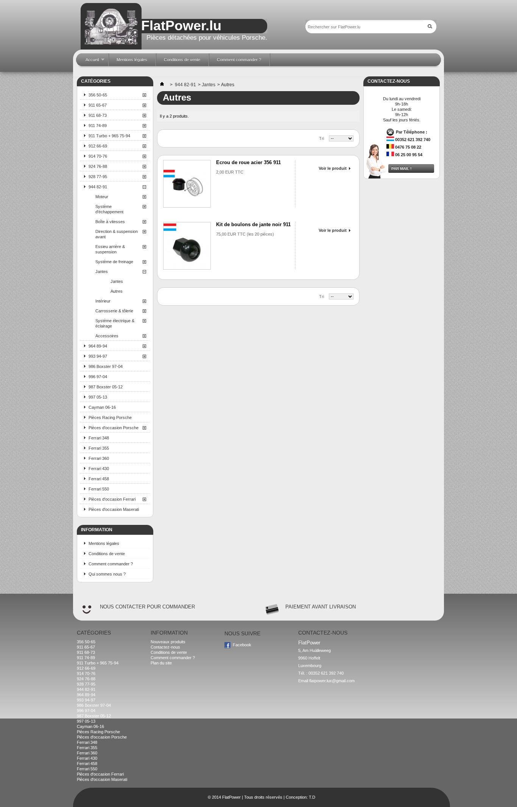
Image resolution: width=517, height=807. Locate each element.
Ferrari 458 (99, 478)
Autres (117, 291)
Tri (321, 138)
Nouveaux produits (168, 641)
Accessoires (106, 336)
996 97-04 (98, 376)
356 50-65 (98, 95)
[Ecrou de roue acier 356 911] (187, 184)
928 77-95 (98, 176)
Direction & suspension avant (116, 234)
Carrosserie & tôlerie (114, 311)
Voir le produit (333, 168)
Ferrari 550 (99, 489)
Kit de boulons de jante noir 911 (253, 224)
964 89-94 (98, 346)
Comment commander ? (111, 564)
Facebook (242, 644)
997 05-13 (98, 397)
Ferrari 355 (99, 448)
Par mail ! (401, 168)
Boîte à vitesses (110, 221)
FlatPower (231, 797)
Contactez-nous (165, 647)
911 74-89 (98, 125)
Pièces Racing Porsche (110, 417)
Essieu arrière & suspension (110, 249)
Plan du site (161, 663)
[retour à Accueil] (162, 84)
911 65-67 (98, 105)
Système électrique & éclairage (114, 323)
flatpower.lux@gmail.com (332, 680)
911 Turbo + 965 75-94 (109, 135)
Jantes (101, 271)
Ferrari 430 (99, 468)
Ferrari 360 (99, 458)
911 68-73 (98, 115)
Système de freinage (114, 261)
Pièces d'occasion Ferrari (112, 499)
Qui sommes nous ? (107, 574)
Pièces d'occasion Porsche (114, 427)
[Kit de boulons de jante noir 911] (187, 246)
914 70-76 (98, 156)
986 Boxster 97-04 (106, 366)
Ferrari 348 (99, 438)
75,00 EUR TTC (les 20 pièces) (245, 234)
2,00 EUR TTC (229, 172)
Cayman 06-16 (102, 407)
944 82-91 (98, 187)
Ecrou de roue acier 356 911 (248, 162)
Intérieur (103, 301)
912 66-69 (98, 146)
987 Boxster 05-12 (106, 387)
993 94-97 (98, 356)
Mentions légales (104, 543)
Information (96, 529)
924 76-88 (98, 166)
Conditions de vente (107, 553)
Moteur (101, 196)
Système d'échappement (109, 209)
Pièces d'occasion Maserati (114, 509)
